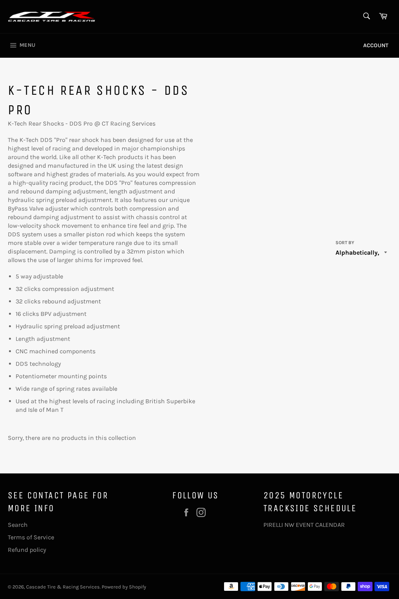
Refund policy (27, 549)
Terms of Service (31, 537)
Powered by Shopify (124, 587)
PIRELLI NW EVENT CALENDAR (304, 524)
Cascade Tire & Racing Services (63, 587)
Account (375, 45)
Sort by (344, 242)
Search (18, 524)
